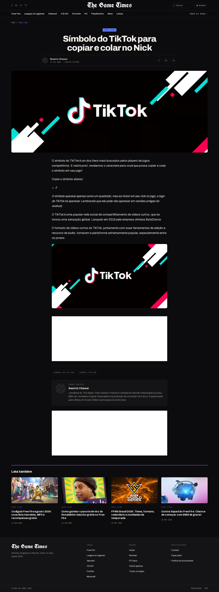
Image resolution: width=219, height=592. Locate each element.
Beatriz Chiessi (58, 59)
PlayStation (97, 14)
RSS (206, 588)
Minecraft (91, 576)
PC (86, 14)
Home (13, 22)
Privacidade (196, 588)
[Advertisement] (109, 338)
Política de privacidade (182, 561)
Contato (175, 550)
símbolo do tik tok (64, 372)
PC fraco (133, 561)
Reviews (133, 555)
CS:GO (64, 14)
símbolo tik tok (87, 372)
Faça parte (176, 555)
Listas (120, 14)
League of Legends (34, 14)
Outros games (136, 566)
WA (166, 60)
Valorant (52, 14)
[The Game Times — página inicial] (109, 5)
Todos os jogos (136, 571)
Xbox (110, 14)
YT (21, 5)
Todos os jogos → (199, 14)
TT (26, 5)
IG (16, 5)
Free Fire (16, 14)
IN (174, 60)
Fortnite (76, 14)
